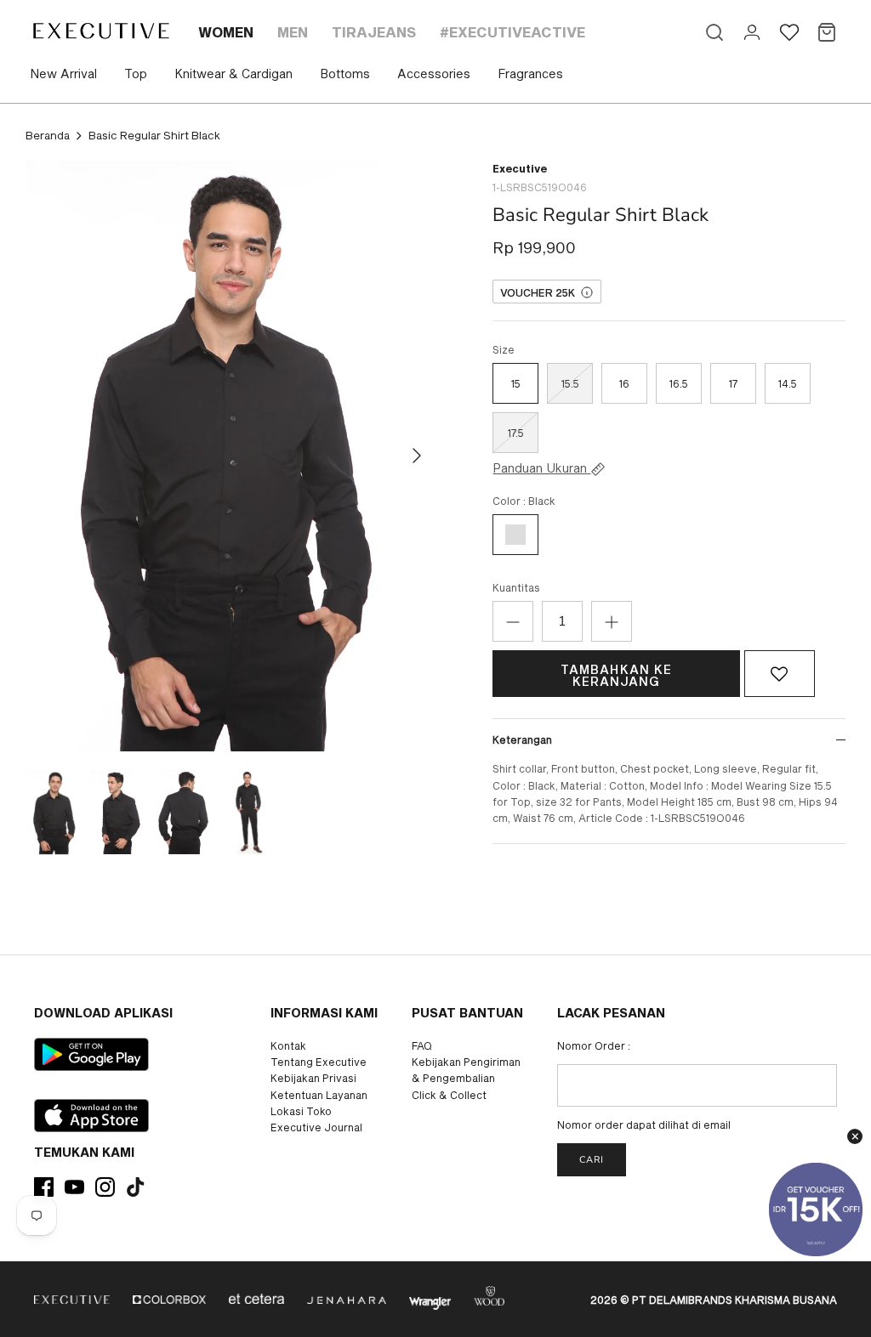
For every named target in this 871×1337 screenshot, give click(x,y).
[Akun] (752, 32)
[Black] (515, 534)
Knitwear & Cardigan (233, 73)
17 (733, 383)
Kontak (288, 1045)
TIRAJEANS (374, 32)
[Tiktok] (135, 1187)
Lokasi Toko (301, 1111)
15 (516, 383)
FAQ (422, 1045)
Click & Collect (449, 1095)
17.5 (516, 433)
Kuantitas (516, 587)
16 (624, 383)
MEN (292, 32)
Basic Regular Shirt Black (154, 135)
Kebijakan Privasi (313, 1078)
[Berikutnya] (417, 455)
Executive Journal (316, 1127)
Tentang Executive (318, 1062)
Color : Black (523, 501)
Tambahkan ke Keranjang (616, 675)
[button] (779, 674)
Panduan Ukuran (541, 468)
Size (503, 349)
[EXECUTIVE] (100, 30)
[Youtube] (74, 1187)
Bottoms (345, 73)
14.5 (787, 383)
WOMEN (225, 32)
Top (135, 73)
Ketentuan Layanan (318, 1095)
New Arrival (63, 73)
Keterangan (522, 739)
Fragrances (530, 73)
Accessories (433, 73)
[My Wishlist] (789, 32)
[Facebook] (44, 1187)
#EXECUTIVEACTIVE (512, 32)
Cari (591, 1159)
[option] (231, 456)
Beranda (48, 135)
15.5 (570, 383)
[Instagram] (105, 1187)
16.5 (678, 383)
